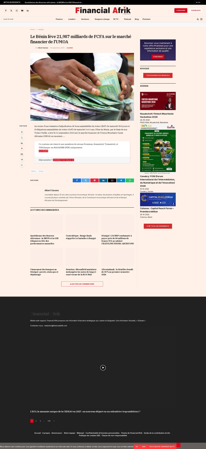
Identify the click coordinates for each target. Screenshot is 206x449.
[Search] (197, 19)
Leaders (71, 19)
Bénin (33, 171)
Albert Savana (43, 48)
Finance (59, 19)
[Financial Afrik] (103, 10)
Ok (137, 447)
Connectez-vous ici (63, 160)
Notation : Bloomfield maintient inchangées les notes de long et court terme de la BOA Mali (81, 272)
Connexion (195, 10)
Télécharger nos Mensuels (158, 75)
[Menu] (201, 19)
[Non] (178, 445)
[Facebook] (22, 132)
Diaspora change (102, 19)
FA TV (115, 19)
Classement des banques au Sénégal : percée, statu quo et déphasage (44, 272)
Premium (146, 19)
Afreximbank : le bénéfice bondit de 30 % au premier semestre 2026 (117, 272)
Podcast (127, 19)
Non (144, 447)
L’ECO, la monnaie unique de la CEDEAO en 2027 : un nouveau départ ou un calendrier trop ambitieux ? (85, 411)
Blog (198, 2)
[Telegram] (22, 159)
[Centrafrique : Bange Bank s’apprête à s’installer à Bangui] (82, 223)
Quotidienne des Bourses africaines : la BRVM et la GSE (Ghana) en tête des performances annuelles (54, 2)
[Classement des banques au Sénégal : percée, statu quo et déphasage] (46, 257)
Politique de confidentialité (162, 447)
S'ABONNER (180, 10)
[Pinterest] (22, 148)
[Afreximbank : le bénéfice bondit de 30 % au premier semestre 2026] (117, 257)
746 (49, 421)
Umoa (41, 171)
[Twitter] (22, 137)
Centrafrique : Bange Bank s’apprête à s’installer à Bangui (81, 237)
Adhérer (43, 151)
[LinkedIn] (22, 143)
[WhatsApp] (22, 165)
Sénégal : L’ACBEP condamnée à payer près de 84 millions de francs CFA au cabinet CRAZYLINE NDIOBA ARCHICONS (117, 240)
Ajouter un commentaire (82, 284)
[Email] (22, 154)
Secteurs (85, 19)
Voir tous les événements (158, 226)
